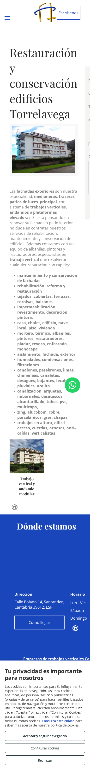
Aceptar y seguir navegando (45, 736)
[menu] (7, 18)
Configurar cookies (45, 748)
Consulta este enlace (58, 721)
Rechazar (45, 760)
